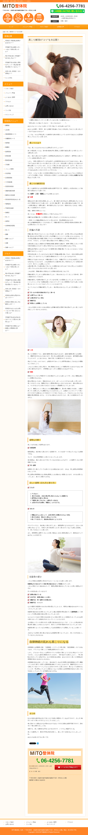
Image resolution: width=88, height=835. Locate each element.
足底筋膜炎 (8, 177)
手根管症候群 (9, 208)
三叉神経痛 (8, 182)
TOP (4, 31)
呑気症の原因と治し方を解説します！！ (12, 303)
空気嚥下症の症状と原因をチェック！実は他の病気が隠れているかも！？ (12, 65)
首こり (7, 217)
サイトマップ (9, 114)
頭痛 (6, 243)
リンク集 (8, 110)
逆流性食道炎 (9, 186)
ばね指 (7, 130)
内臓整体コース (10, 138)
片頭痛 (7, 164)
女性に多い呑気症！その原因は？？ (12, 72)
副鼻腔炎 (8, 151)
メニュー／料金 (27, 26)
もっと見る (8, 78)
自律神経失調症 (10, 225)
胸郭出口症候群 (10, 195)
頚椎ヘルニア (9, 247)
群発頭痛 (8, 156)
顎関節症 (8, 204)
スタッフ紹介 (44, 26)
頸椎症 (7, 212)
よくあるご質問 (10, 97)
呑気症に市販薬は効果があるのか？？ (12, 42)
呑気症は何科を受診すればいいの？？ (12, 296)
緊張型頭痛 (8, 160)
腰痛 (6, 234)
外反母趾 (8, 173)
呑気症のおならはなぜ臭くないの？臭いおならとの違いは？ (12, 311)
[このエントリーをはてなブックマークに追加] (38, 743)
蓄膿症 (7, 147)
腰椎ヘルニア (9, 238)
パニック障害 (9, 169)
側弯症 (7, 221)
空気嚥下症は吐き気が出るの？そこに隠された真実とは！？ (12, 319)
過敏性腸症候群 (10, 190)
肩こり (7, 230)
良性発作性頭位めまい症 (12, 199)
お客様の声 (60, 26)
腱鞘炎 (7, 125)
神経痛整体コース (10, 134)
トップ (11, 26)
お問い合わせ (9, 106)
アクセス (77, 26)
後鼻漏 (7, 143)
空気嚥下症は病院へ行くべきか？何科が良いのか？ (12, 49)
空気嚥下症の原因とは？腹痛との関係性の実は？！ (12, 328)
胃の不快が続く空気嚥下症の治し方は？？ (12, 57)
